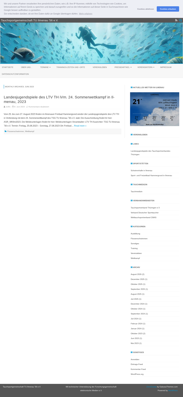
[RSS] (176, 20)
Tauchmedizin (136, 191)
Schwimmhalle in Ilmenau (141, 170)
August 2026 (136, 274)
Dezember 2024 (137, 304)
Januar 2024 (136, 328)
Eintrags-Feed (137, 364)
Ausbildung (135, 234)
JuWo (8, 107)
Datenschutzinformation (15, 74)
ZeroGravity (151, 387)
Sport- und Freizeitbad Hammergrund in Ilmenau (151, 175)
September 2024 (138, 314)
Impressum (165, 67)
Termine (44, 67)
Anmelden (135, 359)
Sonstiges (135, 243)
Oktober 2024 (136, 309)
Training (134, 248)
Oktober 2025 (136, 284)
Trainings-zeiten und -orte (70, 67)
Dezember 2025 (137, 279)
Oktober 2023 (136, 333)
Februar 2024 (136, 324)
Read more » (80, 126)
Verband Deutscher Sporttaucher (145, 213)
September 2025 (138, 289)
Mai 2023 (135, 343)
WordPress (173, 390)
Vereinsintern (144, 67)
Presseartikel (122, 67)
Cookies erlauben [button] (168, 9)
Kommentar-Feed (138, 369)
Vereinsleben (100, 67)
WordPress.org (137, 374)
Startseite (7, 67)
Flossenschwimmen (15, 131)
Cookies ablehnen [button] (145, 9)
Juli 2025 (134, 299)
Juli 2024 (134, 319)
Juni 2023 (135, 338)
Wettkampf (29, 131)
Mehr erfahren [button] (85, 14)
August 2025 (136, 294)
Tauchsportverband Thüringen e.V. (145, 208)
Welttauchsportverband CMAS (143, 217)
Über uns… (26, 67)
